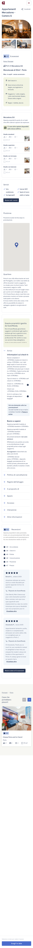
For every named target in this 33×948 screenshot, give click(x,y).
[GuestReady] (3, 2)
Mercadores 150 (17, 66)
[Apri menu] (29, 3)
